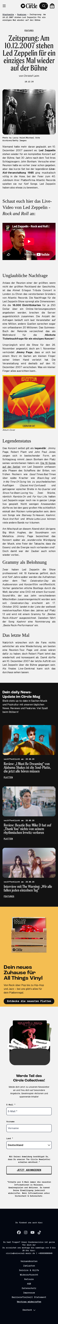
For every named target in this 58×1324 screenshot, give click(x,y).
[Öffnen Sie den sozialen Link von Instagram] (25, 1232)
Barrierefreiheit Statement (29, 1297)
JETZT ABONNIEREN (29, 1170)
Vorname (10, 1122)
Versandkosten (29, 1261)
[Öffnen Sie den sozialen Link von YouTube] (32, 1232)
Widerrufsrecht (29, 1274)
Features (21, 14)
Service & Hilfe (29, 1270)
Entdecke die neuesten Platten (29, 1001)
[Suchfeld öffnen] (43, 6)
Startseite (8, 14)
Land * (9, 1138)
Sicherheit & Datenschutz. (29, 1196)
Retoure (29, 1279)
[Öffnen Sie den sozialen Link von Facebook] (18, 1232)
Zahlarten (29, 1265)
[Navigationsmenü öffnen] (5, 5)
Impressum (29, 1292)
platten (8, 777)
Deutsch (27, 1310)
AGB (29, 1283)
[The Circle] (29, 6)
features (9, 896)
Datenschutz (29, 1288)
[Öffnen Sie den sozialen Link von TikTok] (39, 1232)
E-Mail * (10, 1105)
